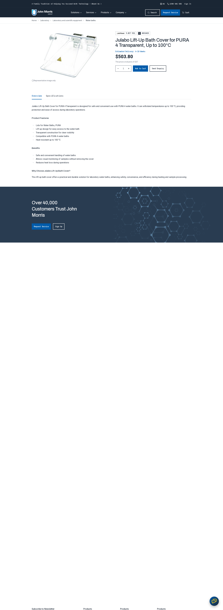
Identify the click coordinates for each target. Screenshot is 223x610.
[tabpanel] (111, 139)
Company (120, 12)
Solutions (75, 12)
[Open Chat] (214, 601)
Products (105, 12)
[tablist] (111, 95)
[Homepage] (42, 12)
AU (164, 4)
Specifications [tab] (54, 96)
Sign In (187, 4)
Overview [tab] (37, 96)
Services (90, 12)
